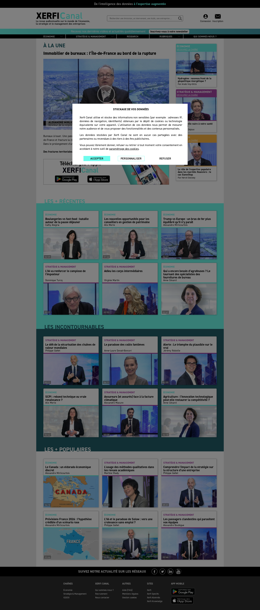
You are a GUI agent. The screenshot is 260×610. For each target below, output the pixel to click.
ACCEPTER (96, 158)
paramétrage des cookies (124, 149)
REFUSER (165, 158)
